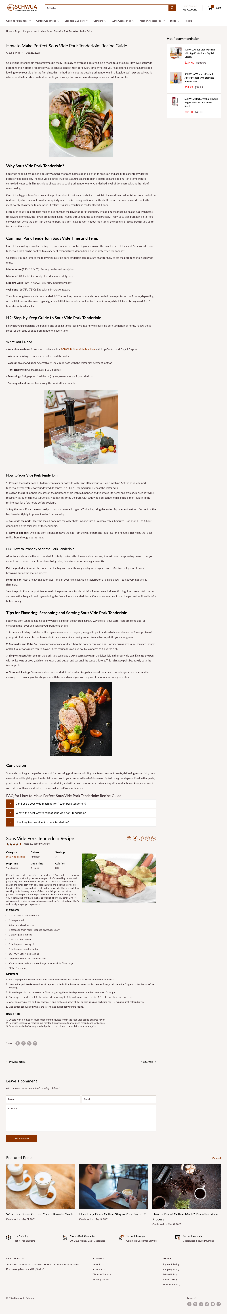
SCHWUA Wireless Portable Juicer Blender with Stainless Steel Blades (199, 78)
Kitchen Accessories (150, 20)
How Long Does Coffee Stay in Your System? (112, 1214)
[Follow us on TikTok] (218, 1304)
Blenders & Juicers (75, 20)
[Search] (172, 8)
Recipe (188, 20)
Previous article (17, 1061)
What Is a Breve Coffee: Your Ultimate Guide (40, 1214)
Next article (147, 1061)
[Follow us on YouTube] (213, 1304)
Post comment (22, 1138)
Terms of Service (102, 1274)
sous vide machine (15, 856)
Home (9, 31)
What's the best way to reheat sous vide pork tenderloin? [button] (51, 812)
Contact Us (99, 1269)
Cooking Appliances (16, 20)
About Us (98, 1264)
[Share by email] (35, 1043)
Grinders (98, 20)
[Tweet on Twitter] (29, 1043)
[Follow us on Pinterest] (207, 1304)
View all (216, 1158)
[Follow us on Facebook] (189, 1304)
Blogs (173, 20)
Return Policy (169, 1274)
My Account (190, 9)
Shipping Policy (170, 1269)
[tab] (81, 803)
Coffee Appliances (46, 20)
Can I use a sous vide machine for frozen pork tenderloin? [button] (51, 803)
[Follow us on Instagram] (201, 1304)
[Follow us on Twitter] (195, 1304)
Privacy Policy (101, 1279)
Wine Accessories (121, 20)
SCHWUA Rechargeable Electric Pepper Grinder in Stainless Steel (201, 102)
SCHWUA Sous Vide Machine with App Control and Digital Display (200, 53)
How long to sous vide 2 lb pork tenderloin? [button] (42, 822)
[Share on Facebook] (17, 1043)
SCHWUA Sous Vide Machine (78, 349)
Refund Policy (169, 1279)
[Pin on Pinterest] (23, 1043)
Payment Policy (170, 1264)
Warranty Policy (171, 1284)
